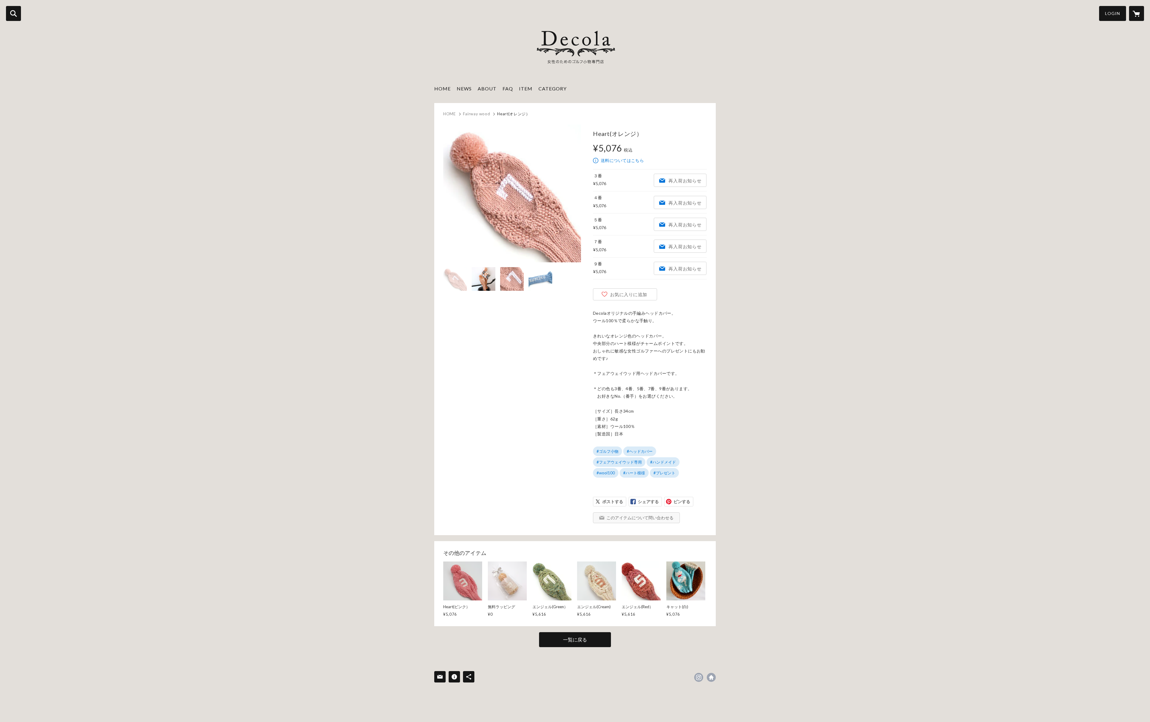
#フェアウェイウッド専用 (619, 462)
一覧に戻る (575, 639)
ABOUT (487, 88)
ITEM (525, 88)
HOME (442, 88)
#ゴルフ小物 (607, 451)
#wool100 (606, 472)
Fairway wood (476, 113)
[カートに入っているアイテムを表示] (1136, 13)
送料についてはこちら (622, 160)
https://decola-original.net (711, 677)
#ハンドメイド (663, 462)
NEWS (464, 88)
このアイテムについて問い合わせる (640, 517)
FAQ (508, 88)
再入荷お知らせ (684, 180)
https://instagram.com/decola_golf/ (698, 677)
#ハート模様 (634, 472)
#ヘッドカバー (640, 451)
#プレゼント (664, 472)
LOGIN (1112, 13)
